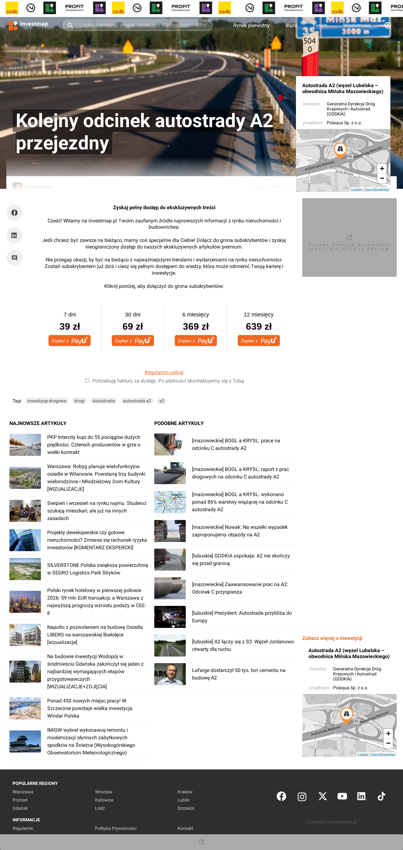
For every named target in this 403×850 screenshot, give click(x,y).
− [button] (382, 178)
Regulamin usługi (164, 372)
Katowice (104, 799)
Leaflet (356, 189)
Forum (320, 25)
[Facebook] (281, 797)
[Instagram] (302, 797)
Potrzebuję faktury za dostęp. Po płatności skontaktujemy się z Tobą (168, 381)
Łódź (100, 808)
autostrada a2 (137, 400)
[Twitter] (322, 797)
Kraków (185, 791)
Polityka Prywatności (115, 828)
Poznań (20, 799)
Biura (291, 25)
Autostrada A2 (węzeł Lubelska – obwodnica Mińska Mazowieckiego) (342, 88)
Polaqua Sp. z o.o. (344, 122)
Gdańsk (20, 808)
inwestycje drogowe (46, 400)
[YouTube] (342, 797)
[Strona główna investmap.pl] (28, 25)
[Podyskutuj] (16, 258)
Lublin (184, 799)
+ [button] (382, 168)
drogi (79, 400)
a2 (161, 400)
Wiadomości (357, 25)
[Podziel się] (16, 212)
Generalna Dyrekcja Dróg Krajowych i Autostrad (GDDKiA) (351, 108)
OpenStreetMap (377, 189)
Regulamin (23, 828)
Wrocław (103, 791)
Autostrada (104, 400)
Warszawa (23, 791)
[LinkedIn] (362, 797)
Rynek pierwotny (251, 25)
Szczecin (186, 808)
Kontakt (185, 828)
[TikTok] (381, 797)
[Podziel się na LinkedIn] (14, 235)
